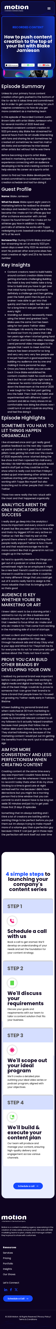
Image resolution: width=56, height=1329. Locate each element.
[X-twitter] (16, 1289)
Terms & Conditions (28, 1319)
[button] (48, 8)
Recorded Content (28, 27)
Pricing (7, 1258)
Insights (7, 1269)
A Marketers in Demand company (14, 1221)
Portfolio (8, 1263)
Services (8, 1253)
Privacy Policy (44, 1316)
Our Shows (9, 1274)
